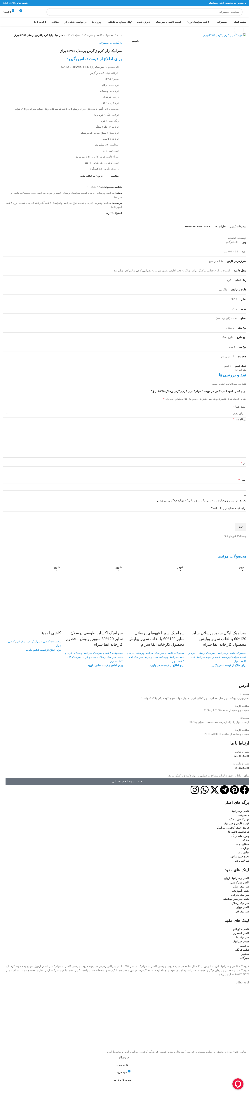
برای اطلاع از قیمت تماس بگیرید (228, 665)
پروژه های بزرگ (240, 836)
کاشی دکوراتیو (241, 929)
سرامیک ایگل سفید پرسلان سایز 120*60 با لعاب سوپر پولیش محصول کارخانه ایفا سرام (219, 639)
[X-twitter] (214, 789)
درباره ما (244, 848)
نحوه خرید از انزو (239, 856)
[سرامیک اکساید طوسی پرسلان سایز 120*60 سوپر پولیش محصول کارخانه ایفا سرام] (94, 591)
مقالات (245, 840)
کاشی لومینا (51, 633)
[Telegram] (224, 789)
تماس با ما (243, 852)
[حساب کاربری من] (35, 12)
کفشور (245, 954)
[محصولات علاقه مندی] (29, 12)
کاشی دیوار (240, 661)
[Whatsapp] (204, 789)
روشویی (244, 945)
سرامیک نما (242, 937)
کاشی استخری (241, 933)
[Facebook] (244, 789)
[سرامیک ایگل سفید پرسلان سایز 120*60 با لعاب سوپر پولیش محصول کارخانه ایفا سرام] (217, 591)
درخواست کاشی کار (238, 831)
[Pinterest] (234, 789)
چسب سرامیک (241, 941)
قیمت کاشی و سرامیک (236, 823)
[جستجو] (50, 12)
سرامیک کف (198, 657)
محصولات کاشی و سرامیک (231, 653)
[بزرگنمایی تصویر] (238, 30)
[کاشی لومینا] (32, 591)
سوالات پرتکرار (240, 860)
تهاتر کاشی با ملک (239, 819)
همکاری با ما (242, 844)
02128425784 (9, 3)
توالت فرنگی (242, 949)
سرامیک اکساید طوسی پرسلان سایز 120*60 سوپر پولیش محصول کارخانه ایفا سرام (94, 639)
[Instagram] (194, 789)
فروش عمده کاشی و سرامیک (233, 827)
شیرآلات (244, 958)
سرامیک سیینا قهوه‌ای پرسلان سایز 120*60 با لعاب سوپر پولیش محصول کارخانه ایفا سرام (156, 639)
